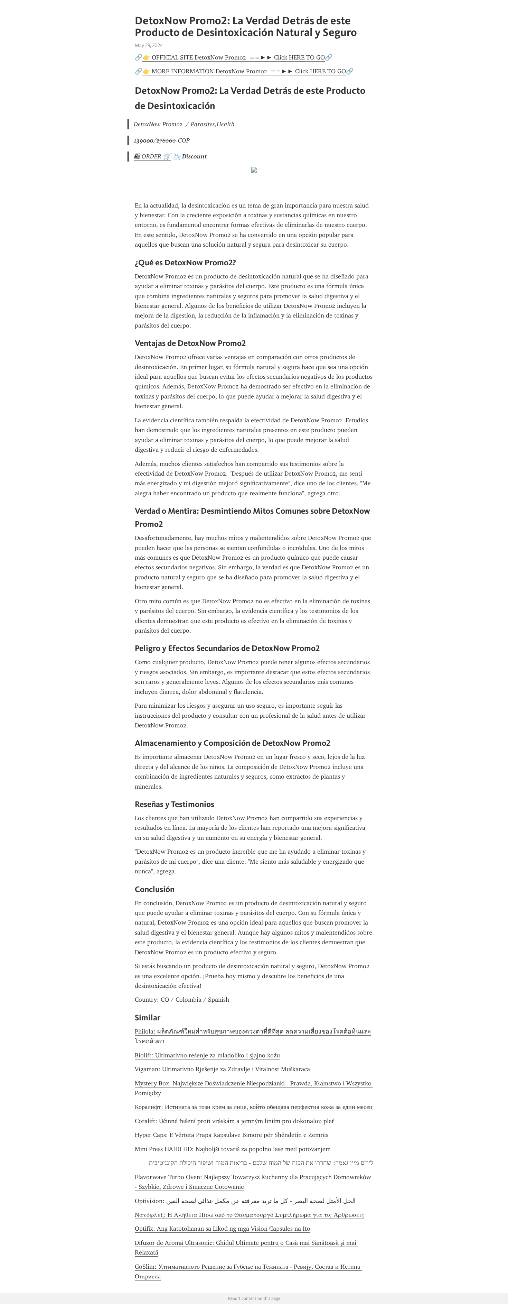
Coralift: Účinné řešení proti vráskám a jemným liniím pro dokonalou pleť (234, 1121)
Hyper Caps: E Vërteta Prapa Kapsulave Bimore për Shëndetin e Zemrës (231, 1135)
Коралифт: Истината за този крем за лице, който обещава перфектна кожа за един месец (254, 1107)
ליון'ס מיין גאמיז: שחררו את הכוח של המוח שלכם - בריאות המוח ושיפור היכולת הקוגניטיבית (261, 1163)
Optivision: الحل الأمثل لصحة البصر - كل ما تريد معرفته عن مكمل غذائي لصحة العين (245, 1201)
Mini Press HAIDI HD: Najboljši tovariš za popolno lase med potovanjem (233, 1149)
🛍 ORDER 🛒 (152, 156)
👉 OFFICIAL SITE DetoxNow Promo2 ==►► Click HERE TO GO (233, 57)
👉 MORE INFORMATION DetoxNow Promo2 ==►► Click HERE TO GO (244, 71)
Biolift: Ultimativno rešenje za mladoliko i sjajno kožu (207, 1055)
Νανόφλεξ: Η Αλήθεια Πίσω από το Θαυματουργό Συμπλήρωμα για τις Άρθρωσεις (249, 1215)
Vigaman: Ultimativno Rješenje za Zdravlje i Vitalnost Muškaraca (222, 1069)
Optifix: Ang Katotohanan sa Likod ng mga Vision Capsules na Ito (222, 1228)
